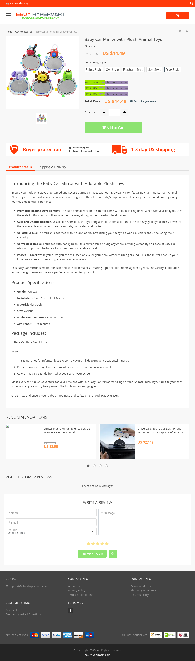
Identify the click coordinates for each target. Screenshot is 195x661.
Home (9, 31)
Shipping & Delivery (52, 167)
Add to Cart (115, 127)
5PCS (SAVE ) (95, 94)
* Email (13, 522)
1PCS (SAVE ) (95, 82)
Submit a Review (92, 554)
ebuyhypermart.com (97, 655)
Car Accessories (23, 31)
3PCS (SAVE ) (95, 88)
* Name (13, 513)
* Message (108, 513)
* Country (13, 530)
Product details (20, 167)
